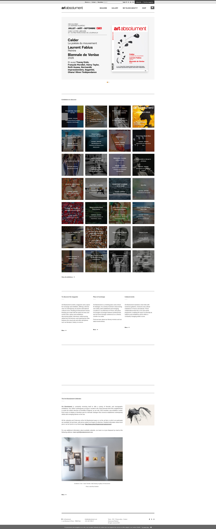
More (63, 330)
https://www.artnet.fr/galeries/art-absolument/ (98, 424)
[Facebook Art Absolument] (149, 519)
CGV (113, 519)
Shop (144, 8)
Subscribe (138, 2)
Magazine (103, 8)
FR (133, 2)
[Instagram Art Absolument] (130, 2)
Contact (94, 2)
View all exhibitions (67, 277)
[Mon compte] (124, 2)
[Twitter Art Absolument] (128, 2)
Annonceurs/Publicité (113, 521)
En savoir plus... (146, 527)
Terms (109, 519)
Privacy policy (118, 519)
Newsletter (100, 2)
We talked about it (130, 8)
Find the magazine (148, 2)
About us (87, 2)
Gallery (115, 8)
